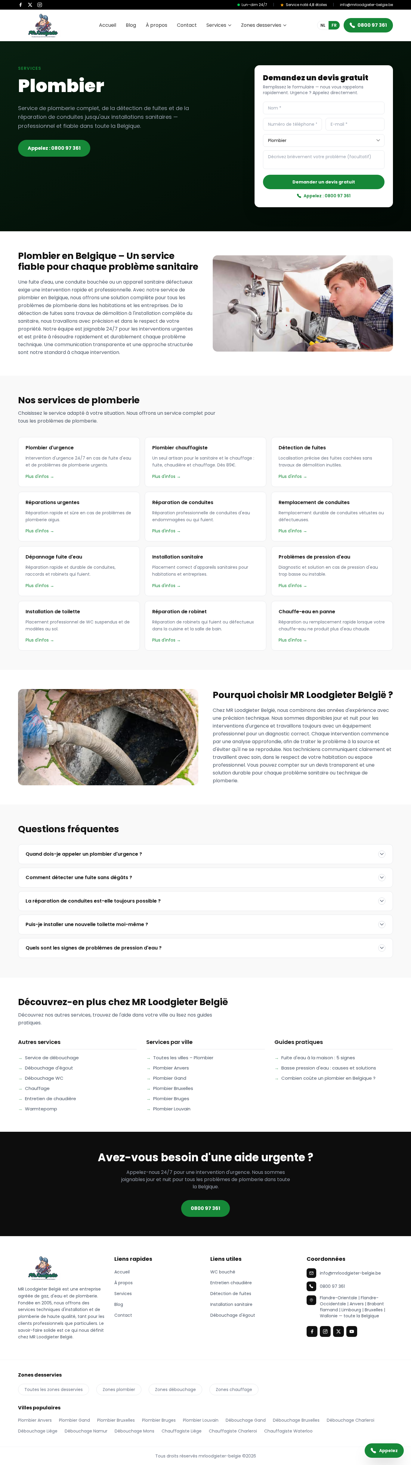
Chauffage (34, 1088)
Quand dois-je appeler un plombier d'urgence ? (84, 854)
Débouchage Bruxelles (296, 1420)
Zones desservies (261, 25)
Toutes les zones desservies (53, 1390)
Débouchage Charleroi (350, 1420)
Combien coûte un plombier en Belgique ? (324, 1078)
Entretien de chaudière (47, 1098)
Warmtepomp (37, 1109)
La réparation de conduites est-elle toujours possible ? (93, 900)
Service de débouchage (48, 1057)
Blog (131, 25)
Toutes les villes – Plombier (179, 1057)
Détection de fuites (230, 1294)
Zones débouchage (175, 1390)
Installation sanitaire (231, 1304)
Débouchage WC (40, 1078)
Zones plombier (119, 1390)
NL (323, 25)
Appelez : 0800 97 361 (54, 148)
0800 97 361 (372, 25)
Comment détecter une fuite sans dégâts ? (79, 877)
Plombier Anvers (167, 1068)
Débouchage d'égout (45, 1068)
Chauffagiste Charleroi (233, 1431)
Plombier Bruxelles (169, 1088)
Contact (187, 25)
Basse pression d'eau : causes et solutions (325, 1068)
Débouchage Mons (134, 1431)
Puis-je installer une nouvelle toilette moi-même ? (87, 924)
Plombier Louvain (168, 1109)
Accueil (107, 25)
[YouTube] (351, 1331)
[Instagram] (39, 4)
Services (216, 25)
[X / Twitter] (30, 4)
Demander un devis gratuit (323, 182)
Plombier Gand (166, 1078)
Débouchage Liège (37, 1431)
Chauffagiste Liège (182, 1431)
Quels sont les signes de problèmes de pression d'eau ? (94, 947)
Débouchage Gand (246, 1420)
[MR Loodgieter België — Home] (61, 1268)
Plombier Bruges (167, 1098)
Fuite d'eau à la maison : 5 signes (314, 1057)
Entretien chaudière (231, 1283)
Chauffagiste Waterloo (288, 1431)
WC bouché (222, 1272)
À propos (156, 25)
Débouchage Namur (86, 1431)
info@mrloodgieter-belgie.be (366, 4)
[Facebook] (20, 4)
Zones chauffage (234, 1390)
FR (334, 25)
